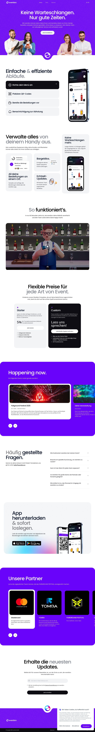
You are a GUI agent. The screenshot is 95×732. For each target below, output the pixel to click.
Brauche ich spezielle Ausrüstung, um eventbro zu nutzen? (66, 461)
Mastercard (15, 618)
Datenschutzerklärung (51, 685)
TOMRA (42, 618)
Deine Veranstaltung (83, 406)
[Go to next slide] (15, 426)
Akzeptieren (86, 726)
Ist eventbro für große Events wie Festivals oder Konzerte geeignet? (65, 476)
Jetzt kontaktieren (47, 32)
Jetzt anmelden (47, 692)
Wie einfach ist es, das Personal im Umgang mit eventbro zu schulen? (65, 484)
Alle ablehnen (75, 726)
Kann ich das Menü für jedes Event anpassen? (65, 468)
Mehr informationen (64, 726)
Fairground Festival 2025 (20, 406)
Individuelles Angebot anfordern (64, 331)
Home (40, 2)
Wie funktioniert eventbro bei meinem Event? (65, 453)
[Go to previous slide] (10, 426)
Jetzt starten (30, 328)
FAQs (47, 2)
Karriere (53, 2)
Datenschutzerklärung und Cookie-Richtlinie (69, 720)
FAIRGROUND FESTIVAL (75, 618)
